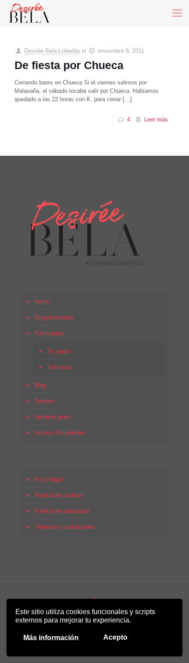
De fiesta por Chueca (69, 65)
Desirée (44, 401)
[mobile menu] (177, 13)
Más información (51, 637)
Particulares (49, 333)
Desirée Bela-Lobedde (52, 51)
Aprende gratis (52, 417)
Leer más (156, 119)
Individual (59, 367)
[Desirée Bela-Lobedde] (30, 13)
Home (41, 301)
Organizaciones (54, 317)
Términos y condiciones (64, 527)
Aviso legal (48, 479)
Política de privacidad (61, 511)
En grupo (58, 351)
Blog (40, 385)
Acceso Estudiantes (60, 432)
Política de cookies (58, 495)
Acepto (115, 637)
